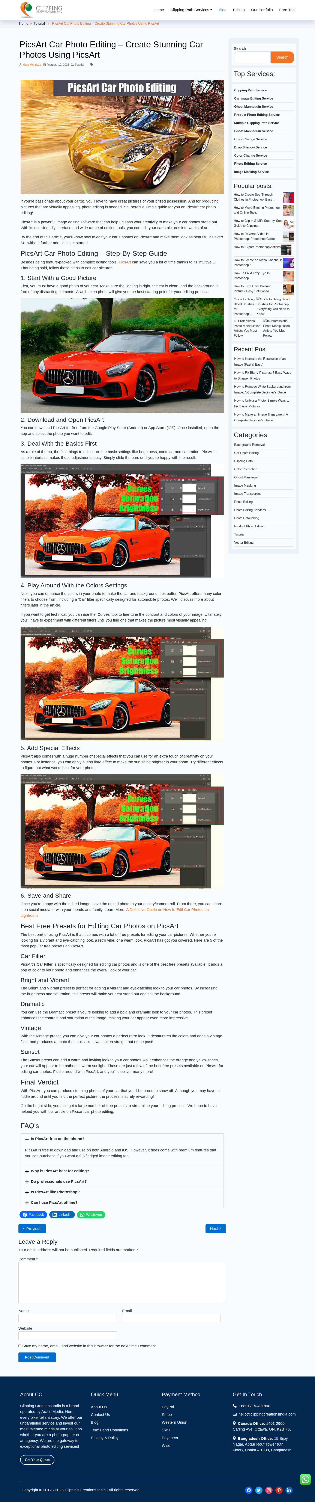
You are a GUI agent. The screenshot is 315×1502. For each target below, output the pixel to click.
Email (127, 1311)
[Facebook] (248, 1490)
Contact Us (100, 1415)
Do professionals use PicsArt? (59, 1181)
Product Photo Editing (249, 509)
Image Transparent (247, 476)
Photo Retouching (246, 501)
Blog (222, 10)
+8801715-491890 (254, 1406)
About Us (99, 1407)
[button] (122, 1139)
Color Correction (245, 452)
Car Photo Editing (246, 435)
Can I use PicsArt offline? (54, 1202)
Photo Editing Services (250, 493)
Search (240, 48)
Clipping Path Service (250, 90)
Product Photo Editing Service (257, 114)
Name (23, 1311)
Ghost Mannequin (246, 460)
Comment (28, 1259)
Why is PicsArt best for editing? (60, 1171)
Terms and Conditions (109, 1430)
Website (25, 1328)
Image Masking (245, 468)
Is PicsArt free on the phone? (57, 1139)
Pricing (239, 10)
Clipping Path (243, 444)
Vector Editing (244, 525)
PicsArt (125, 262)
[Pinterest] (279, 1490)
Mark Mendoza (32, 64)
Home (159, 10)
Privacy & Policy (104, 1438)
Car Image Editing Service (253, 98)
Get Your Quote (37, 1460)
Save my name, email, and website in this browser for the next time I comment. (89, 1346)
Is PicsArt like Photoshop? (55, 1192)
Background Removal (249, 427)
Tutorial (39, 23)
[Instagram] (269, 1490)
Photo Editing (243, 484)
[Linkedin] (289, 1490)
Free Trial (287, 10)
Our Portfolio (262, 10)
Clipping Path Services (189, 10)
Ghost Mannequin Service (253, 106)
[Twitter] (258, 1490)
